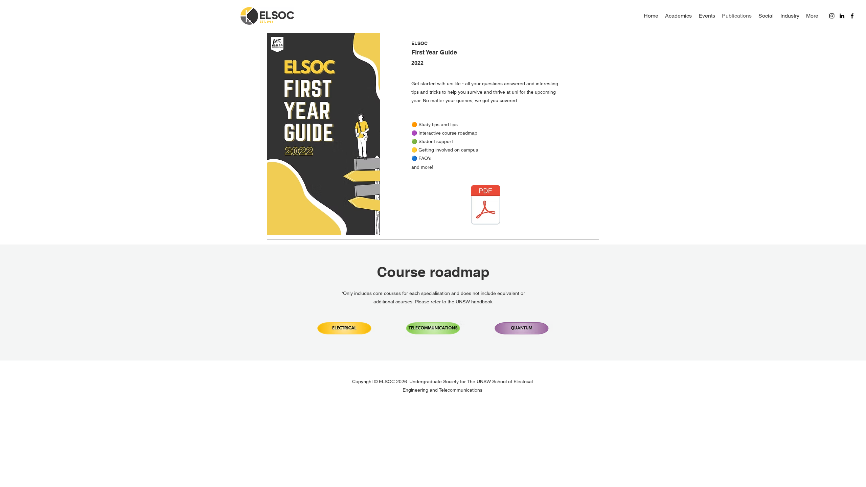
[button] (344, 328)
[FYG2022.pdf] (485, 205)
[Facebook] (852, 16)
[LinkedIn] (842, 16)
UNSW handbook (474, 301)
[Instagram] (831, 16)
